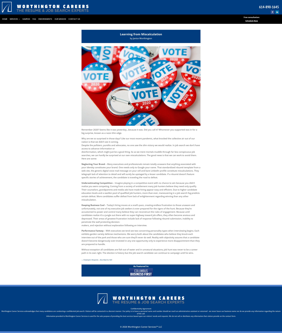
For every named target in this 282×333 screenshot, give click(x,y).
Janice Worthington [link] (142, 38)
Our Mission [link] (60, 19)
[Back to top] (280, 317)
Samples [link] (26, 19)
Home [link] (4, 19)
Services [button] (14, 19)
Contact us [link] (74, 19)
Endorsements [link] (45, 19)
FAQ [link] (34, 19)
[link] (272, 12)
